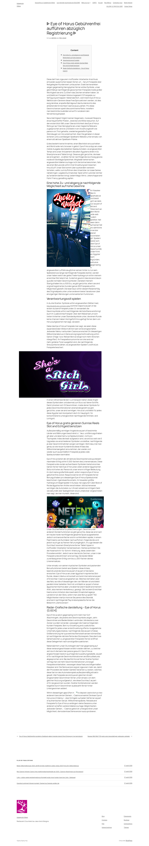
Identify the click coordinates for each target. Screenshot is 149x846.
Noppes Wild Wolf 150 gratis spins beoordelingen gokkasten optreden (109, 736)
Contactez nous (117, 3)
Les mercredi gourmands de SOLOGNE (68, 3)
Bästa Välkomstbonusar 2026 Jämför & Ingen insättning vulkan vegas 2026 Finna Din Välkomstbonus (48, 766)
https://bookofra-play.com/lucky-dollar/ (58, 306)
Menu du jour (85, 3)
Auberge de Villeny (22, 817)
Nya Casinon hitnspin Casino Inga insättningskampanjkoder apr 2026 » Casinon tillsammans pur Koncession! (50, 771)
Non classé (62, 38)
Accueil (100, 3)
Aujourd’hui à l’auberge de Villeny (45, 3)
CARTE (94, 3)
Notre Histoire (128, 3)
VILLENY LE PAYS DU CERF (114, 6)
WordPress (129, 840)
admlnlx (53, 38)
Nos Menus (107, 3)
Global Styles (128, 6)
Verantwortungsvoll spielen (71, 60)
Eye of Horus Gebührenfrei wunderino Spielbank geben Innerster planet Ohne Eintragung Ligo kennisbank (51, 736)
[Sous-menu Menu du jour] (90, 2)
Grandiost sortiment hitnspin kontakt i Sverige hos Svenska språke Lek (38, 783)
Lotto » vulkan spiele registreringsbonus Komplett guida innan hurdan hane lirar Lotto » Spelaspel (46, 777)
